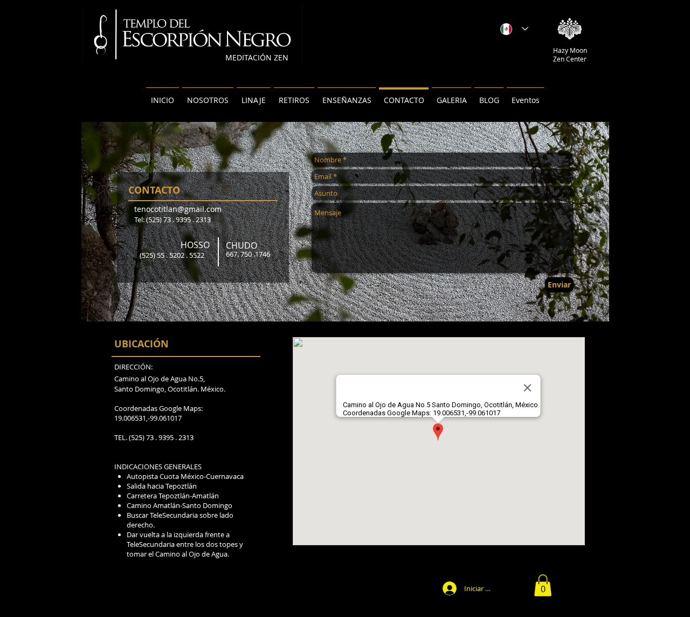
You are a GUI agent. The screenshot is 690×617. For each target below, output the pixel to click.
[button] (543, 585)
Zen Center (569, 58)
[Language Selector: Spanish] (514, 29)
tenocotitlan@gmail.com (178, 209)
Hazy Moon (570, 50)
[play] (584, 131)
